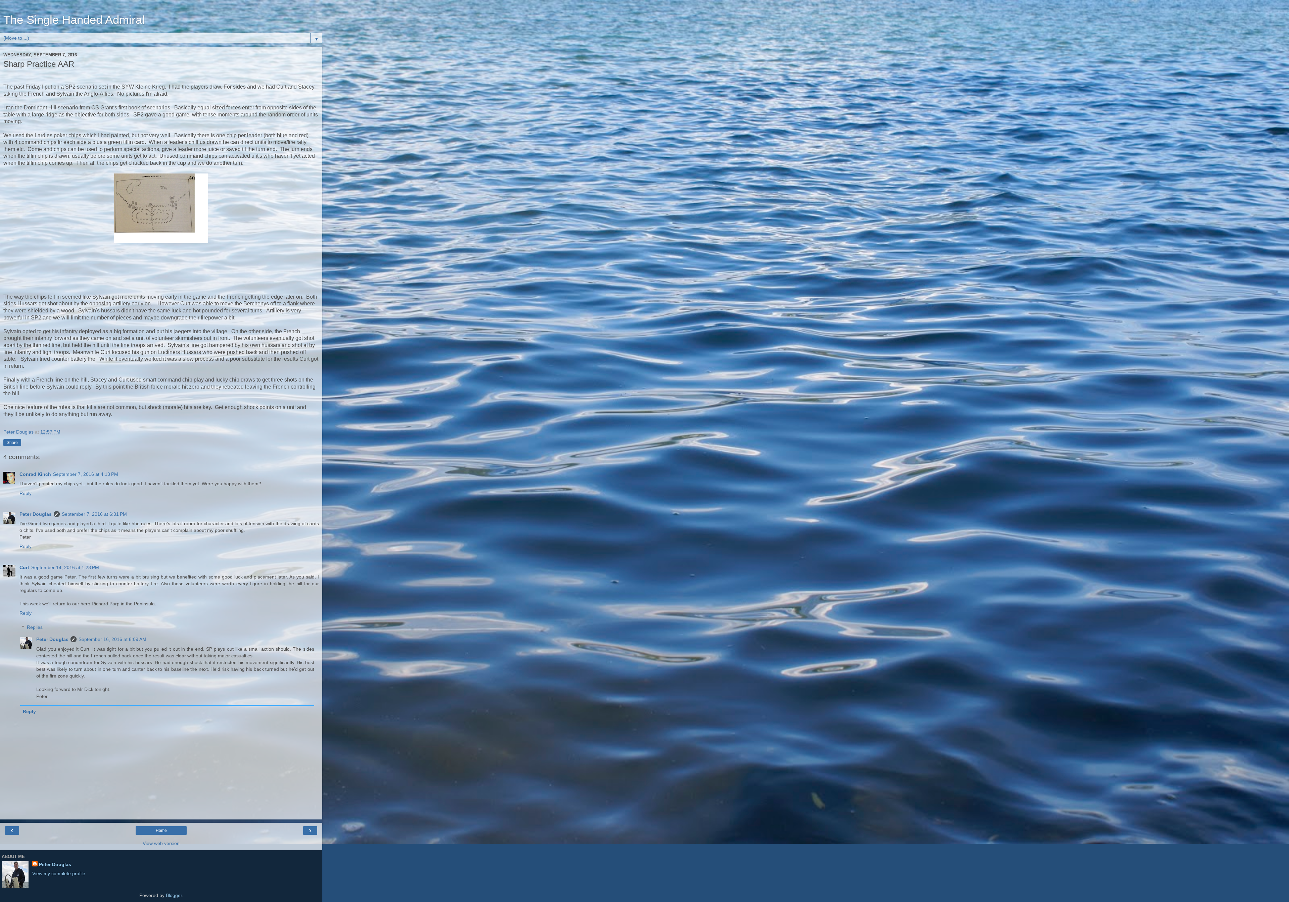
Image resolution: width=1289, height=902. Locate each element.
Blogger (174, 895)
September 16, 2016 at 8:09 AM (112, 639)
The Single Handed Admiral (74, 19)
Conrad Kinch (35, 474)
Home (161, 830)
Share (12, 442)
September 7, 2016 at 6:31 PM (94, 514)
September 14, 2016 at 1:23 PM (65, 567)
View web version (161, 843)
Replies (35, 627)
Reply (25, 493)
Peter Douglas (35, 514)
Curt (24, 567)
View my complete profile (58, 873)
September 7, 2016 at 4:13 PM (85, 474)
